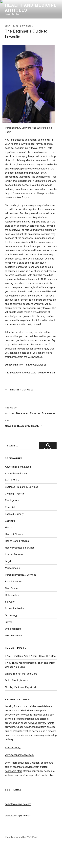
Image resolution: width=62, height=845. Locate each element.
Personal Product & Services (20, 574)
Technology (11, 615)
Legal (8, 561)
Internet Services (22, 389)
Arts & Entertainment (16, 473)
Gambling (10, 520)
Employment (12, 500)
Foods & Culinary (14, 513)
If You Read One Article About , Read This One (30, 656)
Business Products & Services (21, 486)
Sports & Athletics (14, 608)
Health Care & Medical (17, 540)
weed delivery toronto (42, 722)
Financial (10, 507)
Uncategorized (13, 628)
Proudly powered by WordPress (21, 837)
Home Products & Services (20, 547)
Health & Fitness (14, 534)
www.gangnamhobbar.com (19, 754)
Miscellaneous (13, 567)
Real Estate (11, 588)
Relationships (12, 595)
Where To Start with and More (21, 673)
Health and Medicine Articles (31, 7)
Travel (8, 622)
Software (10, 601)
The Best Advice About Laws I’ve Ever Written (30, 372)
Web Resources (13, 635)
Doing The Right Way (16, 680)
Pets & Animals (13, 581)
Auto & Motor (12, 480)
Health (8, 527)
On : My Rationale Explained (20, 687)
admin (29, 26)
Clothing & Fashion (15, 493)
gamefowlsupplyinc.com (18, 804)
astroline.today (13, 747)
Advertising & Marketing (18, 466)
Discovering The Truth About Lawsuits (25, 364)
